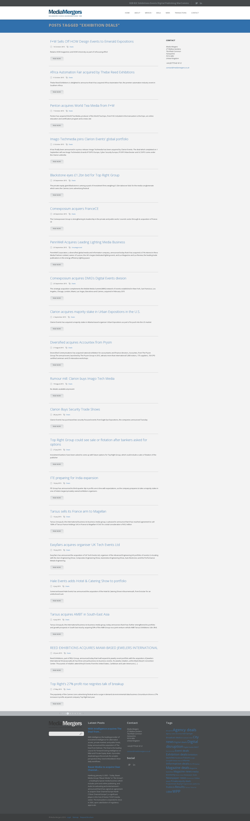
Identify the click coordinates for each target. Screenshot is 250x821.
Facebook (179, 758)
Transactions (180, 13)
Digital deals (180, 742)
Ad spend (169, 731)
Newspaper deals (190, 775)
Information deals (177, 763)
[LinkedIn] (201, 3)
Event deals (182, 750)
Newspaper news (176, 778)
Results (180, 787)
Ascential (179, 734)
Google (192, 758)
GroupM (169, 760)
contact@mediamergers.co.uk (177, 67)
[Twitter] (196, 3)
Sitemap (76, 817)
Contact (195, 13)
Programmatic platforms (191, 784)
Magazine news (183, 771)
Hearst (179, 761)
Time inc (193, 787)
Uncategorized (77, 247)
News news (179, 775)
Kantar (197, 764)
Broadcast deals (173, 737)
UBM (169, 792)
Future (186, 757)
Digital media (188, 747)
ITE (193, 764)
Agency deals (184, 729)
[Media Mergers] (65, 13)
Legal (69, 817)
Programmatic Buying (174, 784)
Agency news (170, 734)
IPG (190, 764)
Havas (175, 760)
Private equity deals (181, 781)
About (137, 13)
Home (127, 13)
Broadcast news (186, 738)
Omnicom (190, 778)
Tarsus (187, 787)
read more (57, 59)
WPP (176, 791)
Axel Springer (187, 733)
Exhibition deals (176, 754)
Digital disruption (182, 744)
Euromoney (170, 751)
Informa (185, 760)
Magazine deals (177, 767)
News (168, 13)
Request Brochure (86, 817)
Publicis (170, 787)
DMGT (196, 747)
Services (148, 13)
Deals (158, 13)
